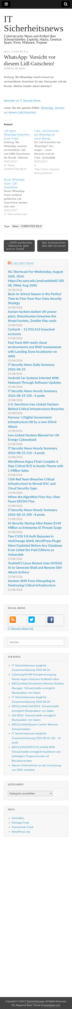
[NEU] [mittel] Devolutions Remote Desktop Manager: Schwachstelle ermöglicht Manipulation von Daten (38, 688)
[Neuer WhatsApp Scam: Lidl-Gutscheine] (19, 197)
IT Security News (22, 263)
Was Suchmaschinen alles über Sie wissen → (54, 245)
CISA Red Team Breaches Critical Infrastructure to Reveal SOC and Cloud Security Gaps (32, 484)
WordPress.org (21, 831)
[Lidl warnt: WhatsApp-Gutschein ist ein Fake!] (19, 150)
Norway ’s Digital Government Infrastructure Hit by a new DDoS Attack (32, 422)
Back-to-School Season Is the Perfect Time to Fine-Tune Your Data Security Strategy (35, 298)
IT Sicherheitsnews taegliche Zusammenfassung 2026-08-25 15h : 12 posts (36, 738)
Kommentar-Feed (22, 827)
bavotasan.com (52, 1005)
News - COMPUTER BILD (16, 52)
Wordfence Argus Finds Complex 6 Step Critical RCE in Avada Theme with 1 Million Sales (35, 466)
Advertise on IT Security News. (22, 100)
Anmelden (18, 818)
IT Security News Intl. (21, 628)
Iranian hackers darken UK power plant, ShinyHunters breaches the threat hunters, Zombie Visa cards (32, 316)
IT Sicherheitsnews (34, 23)
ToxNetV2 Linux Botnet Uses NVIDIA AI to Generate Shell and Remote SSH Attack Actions (35, 568)
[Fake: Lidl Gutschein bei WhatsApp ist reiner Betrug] (49, 152)
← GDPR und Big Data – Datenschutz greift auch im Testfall (19, 245)
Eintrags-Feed (20, 822)
